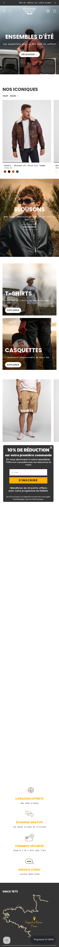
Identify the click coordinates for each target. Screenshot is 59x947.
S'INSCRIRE (28, 480)
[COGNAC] (13, 171)
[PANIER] (54, 11)
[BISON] (5, 171)
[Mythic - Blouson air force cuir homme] (27, 131)
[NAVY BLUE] (17, 171)
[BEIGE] (56, 171)
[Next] (55, 2)
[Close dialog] (51, 447)
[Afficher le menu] (4, 11)
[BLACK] (9, 171)
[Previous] (4, 2)
